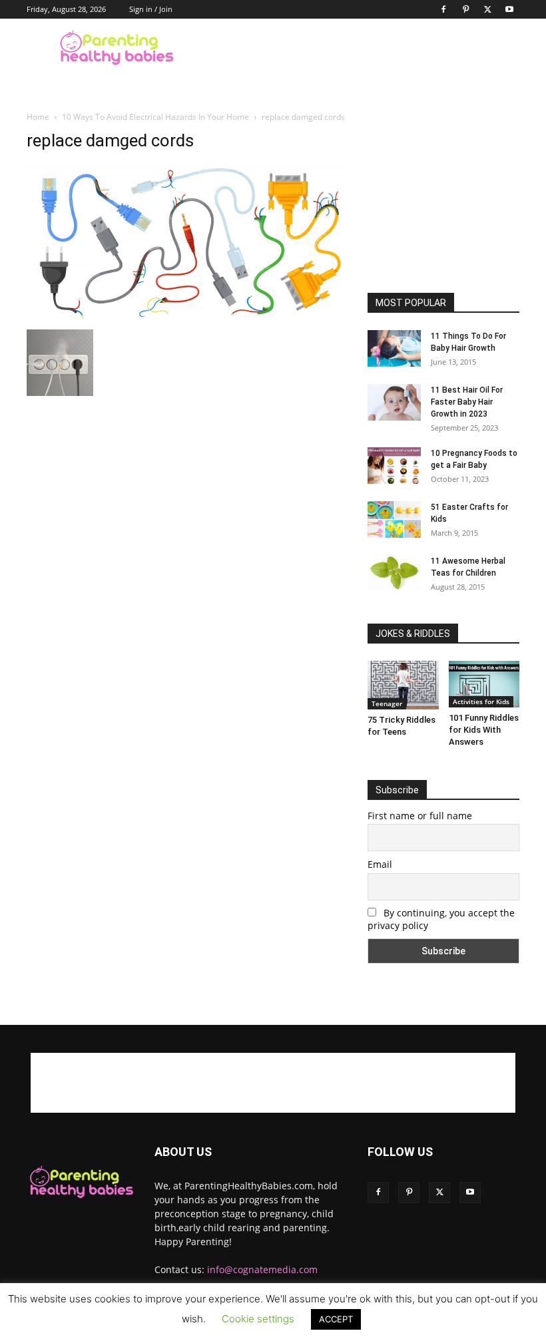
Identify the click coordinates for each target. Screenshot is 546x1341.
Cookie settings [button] (258, 1318)
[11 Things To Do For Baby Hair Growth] (394, 348)
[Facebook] (443, 9)
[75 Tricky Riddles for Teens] (403, 685)
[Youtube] (509, 9)
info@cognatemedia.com (262, 1269)
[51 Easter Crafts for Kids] (394, 519)
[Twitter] (487, 9)
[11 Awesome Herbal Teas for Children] (394, 573)
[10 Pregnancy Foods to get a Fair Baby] (394, 465)
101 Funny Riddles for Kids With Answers (484, 730)
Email (380, 864)
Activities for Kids (481, 701)
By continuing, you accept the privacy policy (441, 919)
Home (38, 116)
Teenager (387, 703)
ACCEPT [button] (336, 1319)
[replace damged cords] (188, 315)
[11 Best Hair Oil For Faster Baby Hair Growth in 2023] (394, 402)
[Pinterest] (465, 9)
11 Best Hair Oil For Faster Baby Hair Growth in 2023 (467, 402)
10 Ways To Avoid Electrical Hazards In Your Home (155, 116)
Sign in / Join (150, 9)
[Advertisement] (363, 48)
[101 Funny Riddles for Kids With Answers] (484, 684)
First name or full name (420, 815)
